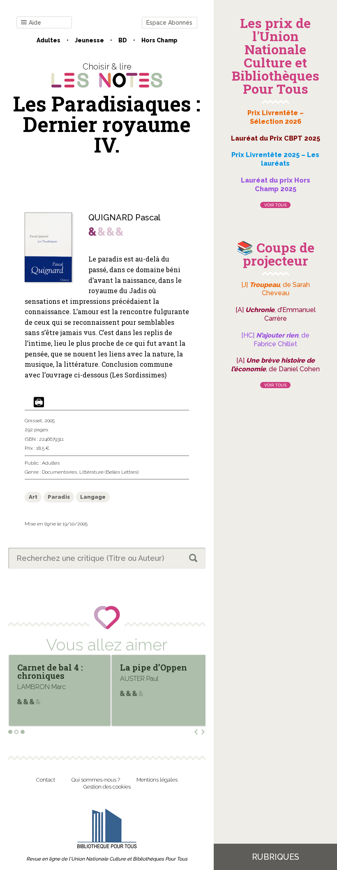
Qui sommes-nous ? (96, 780)
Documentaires (59, 472)
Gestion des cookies (107, 787)
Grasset (33, 420)
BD (122, 40)
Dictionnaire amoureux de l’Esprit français (154, 675)
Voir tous (275, 205)
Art (33, 497)
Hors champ (159, 40)
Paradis (59, 497)
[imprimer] (39, 403)
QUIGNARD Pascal (124, 217)
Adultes (48, 40)
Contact (45, 780)
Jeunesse (89, 40)
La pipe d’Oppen (50, 667)
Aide (35, 22)
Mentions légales (157, 780)
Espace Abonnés (169, 22)
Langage (93, 497)
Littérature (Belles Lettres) (108, 472)
